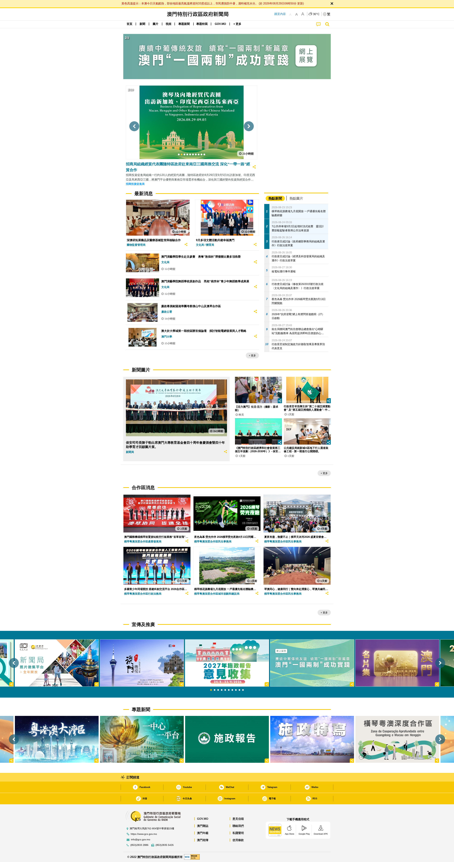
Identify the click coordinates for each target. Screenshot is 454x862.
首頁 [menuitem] (129, 23)
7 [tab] (232, 690)
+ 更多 (252, 355)
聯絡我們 (238, 825)
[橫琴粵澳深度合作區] (397, 739)
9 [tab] (239, 690)
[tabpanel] (227, 663)
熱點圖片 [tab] (296, 198)
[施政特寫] (312, 739)
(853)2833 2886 (139, 845)
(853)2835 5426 (165, 845)
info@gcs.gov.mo (140, 839)
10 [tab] (243, 690)
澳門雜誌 (202, 825)
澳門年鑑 (202, 832)
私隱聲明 (238, 832)
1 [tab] (211, 690)
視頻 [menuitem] (168, 23)
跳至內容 (280, 13)
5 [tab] (225, 690)
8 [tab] (236, 690)
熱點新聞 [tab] (275, 198)
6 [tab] (229, 690)
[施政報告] (227, 739)
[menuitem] (142, 24)
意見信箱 (238, 818)
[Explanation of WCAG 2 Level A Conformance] (192, 856)
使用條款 (238, 840)
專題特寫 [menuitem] (202, 23)
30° (316, 14)
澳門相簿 (202, 840)
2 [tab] (214, 690)
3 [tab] (218, 690)
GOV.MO (202, 818)
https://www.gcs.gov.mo (144, 834)
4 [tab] (221, 690)
